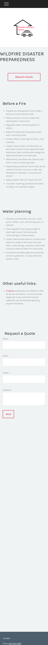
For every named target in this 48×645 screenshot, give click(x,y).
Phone (6, 373)
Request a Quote (24, 76)
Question (7, 390)
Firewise (10, 291)
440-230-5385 (15, 643)
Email (5, 356)
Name (5, 338)
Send (8, 414)
